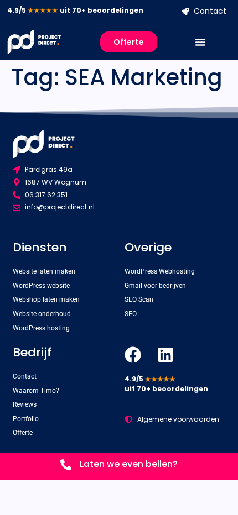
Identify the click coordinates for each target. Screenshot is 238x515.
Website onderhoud (42, 314)
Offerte (23, 433)
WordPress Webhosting (160, 271)
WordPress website (41, 286)
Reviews (25, 404)
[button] (200, 42)
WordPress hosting (41, 328)
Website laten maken (44, 271)
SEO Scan (139, 299)
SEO (131, 314)
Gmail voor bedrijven (155, 286)
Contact (25, 376)
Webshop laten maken (46, 299)
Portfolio (26, 419)
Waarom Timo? (36, 391)
